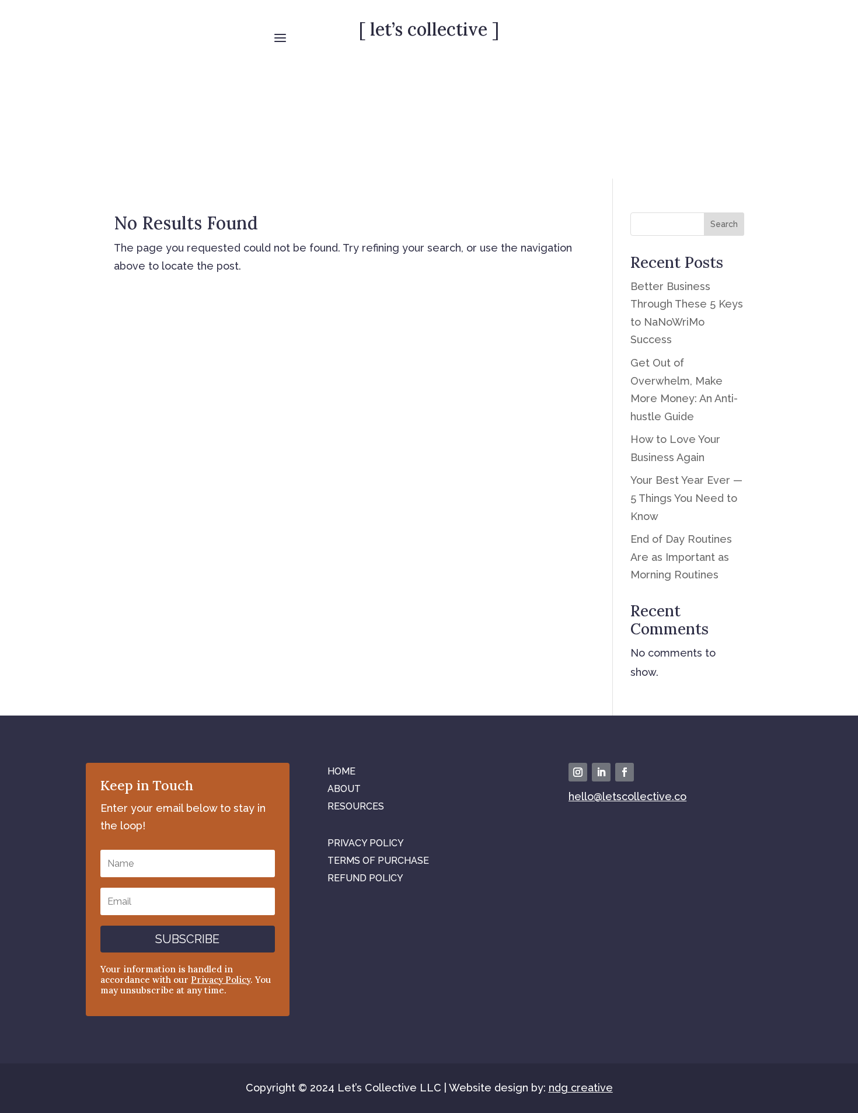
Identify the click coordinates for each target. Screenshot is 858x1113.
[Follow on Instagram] (577, 772)
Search (724, 224)
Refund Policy (365, 877)
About (344, 788)
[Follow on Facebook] (624, 772)
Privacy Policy (220, 979)
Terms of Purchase (378, 860)
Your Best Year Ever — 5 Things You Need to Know (686, 498)
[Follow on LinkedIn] (601, 772)
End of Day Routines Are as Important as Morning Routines (681, 557)
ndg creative (581, 1087)
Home (341, 771)
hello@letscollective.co (627, 796)
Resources (355, 806)
